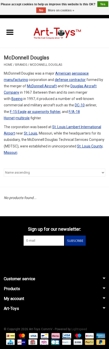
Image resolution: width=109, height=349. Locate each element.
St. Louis (30, 133)
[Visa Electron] (66, 335)
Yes (102, 4)
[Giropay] (21, 342)
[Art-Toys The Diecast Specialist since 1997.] (64, 33)
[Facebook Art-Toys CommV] (50, 256)
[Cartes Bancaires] (54, 342)
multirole (22, 118)
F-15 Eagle (18, 112)
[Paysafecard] (65, 342)
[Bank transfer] (77, 342)
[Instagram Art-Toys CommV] (59, 256)
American (63, 73)
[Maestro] (77, 335)
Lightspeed (79, 329)
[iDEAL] (9, 335)
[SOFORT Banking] (55, 335)
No (41, 10)
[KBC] (9, 342)
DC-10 (80, 105)
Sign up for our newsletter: (54, 229)
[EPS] (43, 342)
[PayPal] (89, 342)
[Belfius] (89, 335)
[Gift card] (32, 342)
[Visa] (33, 335)
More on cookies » (61, 10)
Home (8, 65)
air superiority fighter (43, 112)
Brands (21, 65)
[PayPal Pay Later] (100, 342)
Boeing (17, 99)
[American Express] (100, 335)
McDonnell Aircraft (42, 86)
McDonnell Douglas (46, 65)
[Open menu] (10, 32)
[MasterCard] (21, 335)
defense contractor (70, 80)
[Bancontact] (44, 335)
